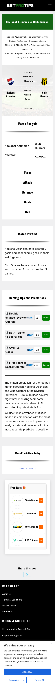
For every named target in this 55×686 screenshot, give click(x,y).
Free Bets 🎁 (18, 488)
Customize (14, 680)
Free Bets (7, 611)
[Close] (52, 643)
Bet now (46, 318)
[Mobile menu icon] (50, 6)
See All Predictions (27, 468)
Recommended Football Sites (16, 629)
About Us (6, 593)
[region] (27, 663)
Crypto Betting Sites (12, 635)
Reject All (39, 680)
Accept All (27, 672)
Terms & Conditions (12, 599)
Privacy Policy (9, 605)
